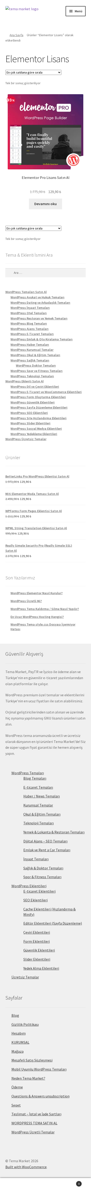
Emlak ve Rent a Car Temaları (46, 850)
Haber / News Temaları (41, 796)
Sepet (16, 1105)
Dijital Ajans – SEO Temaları (45, 841)
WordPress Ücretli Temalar (33, 1132)
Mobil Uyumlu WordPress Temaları (38, 1069)
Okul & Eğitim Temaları (41, 814)
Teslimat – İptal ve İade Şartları (36, 1114)
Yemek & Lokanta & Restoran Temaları (53, 832)
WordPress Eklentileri (28, 886)
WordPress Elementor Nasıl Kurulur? (36, 593)
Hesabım (18, 1033)
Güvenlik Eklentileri (39, 950)
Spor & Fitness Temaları (42, 877)
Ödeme (17, 1087)
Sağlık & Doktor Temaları (43, 868)
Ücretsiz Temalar (25, 977)
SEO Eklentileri (35, 900)
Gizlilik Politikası (25, 1024)
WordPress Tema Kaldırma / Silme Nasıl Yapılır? (44, 609)
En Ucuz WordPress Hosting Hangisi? (37, 617)
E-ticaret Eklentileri (39, 891)
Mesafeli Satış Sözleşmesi (31, 1060)
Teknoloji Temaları (38, 823)
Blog (15, 1015)
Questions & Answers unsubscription (40, 1096)
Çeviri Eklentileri (36, 932)
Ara (45, 1186)
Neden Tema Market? (28, 1078)
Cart (70, 1182)
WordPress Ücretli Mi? (26, 601)
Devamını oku (45, 203)
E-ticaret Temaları (38, 787)
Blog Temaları (34, 778)
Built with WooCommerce (26, 1167)
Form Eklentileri (36, 941)
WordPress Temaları (27, 773)
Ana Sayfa (16, 35)
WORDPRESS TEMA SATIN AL (34, 1123)
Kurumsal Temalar (38, 805)
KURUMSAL (20, 1042)
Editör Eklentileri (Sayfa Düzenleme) (52, 923)
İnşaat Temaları (36, 859)
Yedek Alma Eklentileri (41, 968)
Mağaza (17, 1051)
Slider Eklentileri (36, 959)
